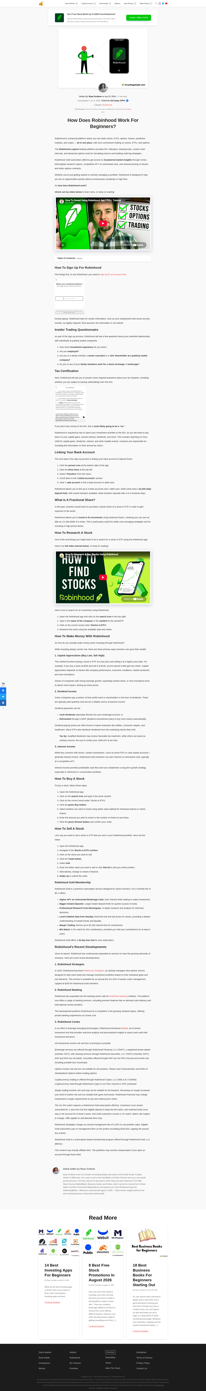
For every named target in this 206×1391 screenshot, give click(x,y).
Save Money (128, 3)
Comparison (44, 1363)
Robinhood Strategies (93, 970)
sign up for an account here (113, 274)
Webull (73, 1352)
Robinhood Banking (118, 996)
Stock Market (70, 3)
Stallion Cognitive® (110, 1388)
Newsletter (110, 1357)
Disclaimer (141, 1352)
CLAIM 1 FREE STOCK (138, 18)
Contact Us (141, 1368)
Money (42, 1368)
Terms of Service (144, 1358)
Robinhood (107, 105)
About (108, 1363)
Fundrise (74, 1368)
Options (117, 3)
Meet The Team (112, 1368)
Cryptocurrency (87, 3)
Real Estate (103, 3)
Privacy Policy (143, 1363)
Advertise (110, 1352)
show (79, 258)
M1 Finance (75, 1363)
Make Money (144, 3)
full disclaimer (159, 1385)
